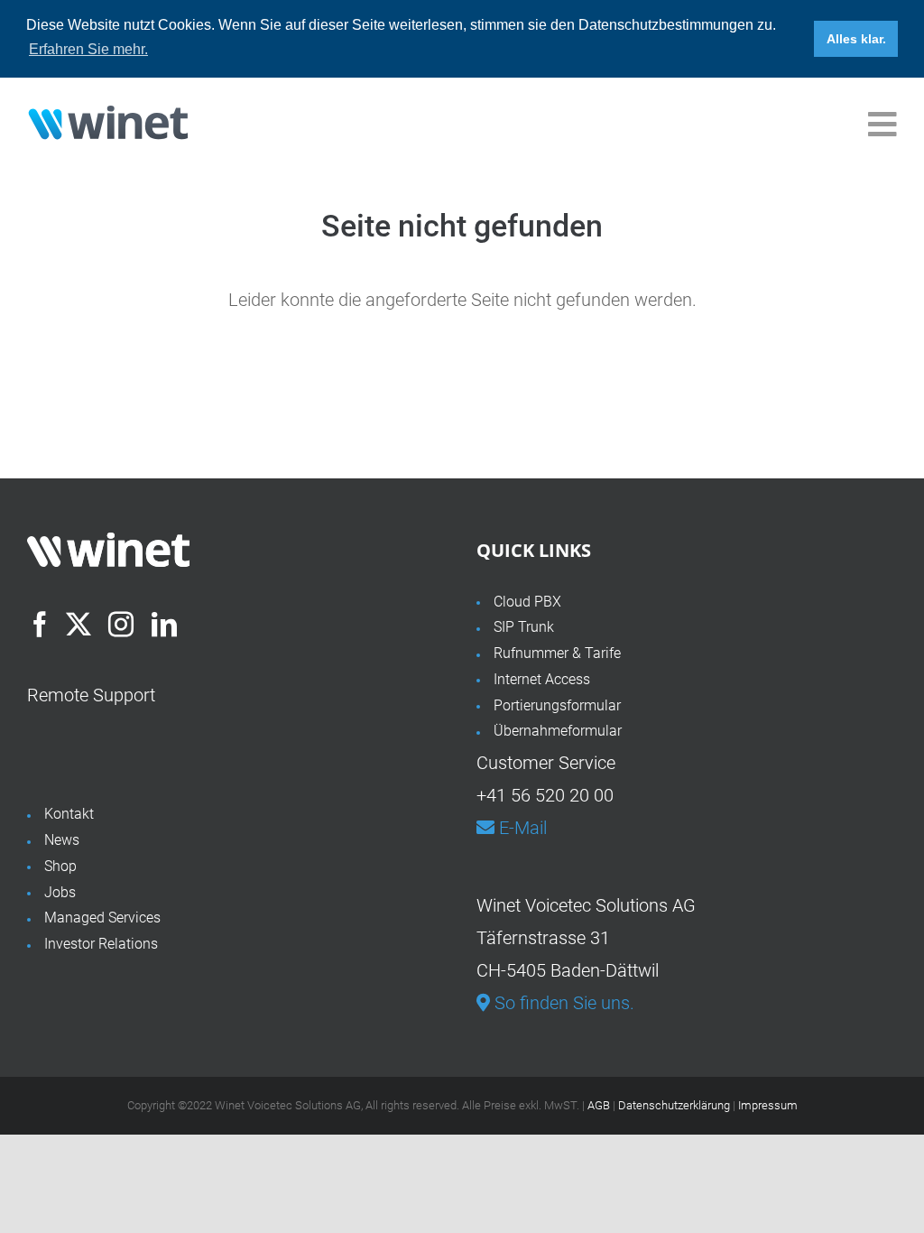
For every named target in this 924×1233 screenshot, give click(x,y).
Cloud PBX (527, 601)
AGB (598, 1105)
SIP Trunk (524, 626)
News (61, 839)
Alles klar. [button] (856, 39)
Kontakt (69, 813)
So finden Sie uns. (562, 1003)
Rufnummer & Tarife (557, 653)
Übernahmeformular (558, 730)
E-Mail (520, 828)
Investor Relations (101, 943)
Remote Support (91, 695)
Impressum (768, 1105)
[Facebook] (39, 624)
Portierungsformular (557, 705)
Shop (60, 866)
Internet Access (542, 679)
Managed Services (102, 917)
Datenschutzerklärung (674, 1105)
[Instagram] (121, 624)
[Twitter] (78, 624)
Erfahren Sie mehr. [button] (88, 49)
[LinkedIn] (164, 624)
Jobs (60, 892)
